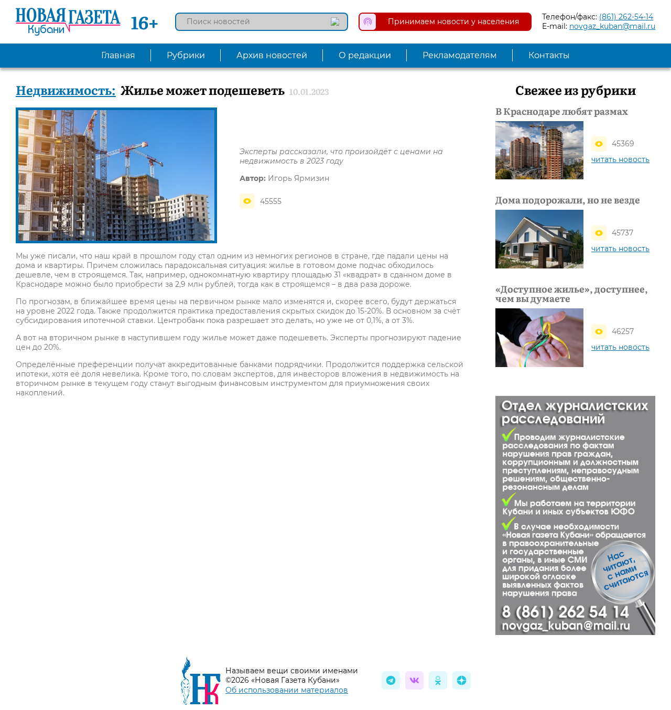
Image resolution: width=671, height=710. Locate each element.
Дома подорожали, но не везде (567, 200)
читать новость (620, 159)
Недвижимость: (66, 89)
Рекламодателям (460, 55)
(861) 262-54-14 (626, 16)
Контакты (549, 55)
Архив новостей (271, 55)
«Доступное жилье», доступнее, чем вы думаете (571, 293)
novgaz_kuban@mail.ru (612, 26)
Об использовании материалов (286, 690)
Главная (118, 55)
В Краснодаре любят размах (561, 111)
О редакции (365, 55)
